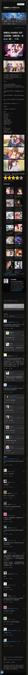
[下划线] (8, 309)
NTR (20, 273)
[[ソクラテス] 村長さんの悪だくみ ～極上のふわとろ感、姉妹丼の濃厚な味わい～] (18, 206)
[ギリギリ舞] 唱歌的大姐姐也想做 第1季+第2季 (18, 234)
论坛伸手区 (19, 288)
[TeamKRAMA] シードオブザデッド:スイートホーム (18, 246)
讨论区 (13, 23)
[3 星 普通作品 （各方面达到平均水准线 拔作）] (13, 178)
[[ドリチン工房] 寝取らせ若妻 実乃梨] (10, 231)
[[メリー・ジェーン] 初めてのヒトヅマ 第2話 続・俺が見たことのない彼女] (10, 243)
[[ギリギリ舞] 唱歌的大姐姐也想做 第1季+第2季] (18, 231)
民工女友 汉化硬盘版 (18, 220)
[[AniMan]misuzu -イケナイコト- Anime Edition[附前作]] (10, 206)
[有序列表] (11, 309)
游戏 (20, 21)
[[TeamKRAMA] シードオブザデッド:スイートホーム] (18, 243)
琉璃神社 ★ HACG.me (11, 7)
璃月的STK (15, 374)
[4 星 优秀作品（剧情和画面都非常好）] (17, 178)
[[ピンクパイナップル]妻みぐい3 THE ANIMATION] (18, 268)
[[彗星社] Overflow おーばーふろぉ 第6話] (18, 256)
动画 (13, 21)
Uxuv (14, 418)
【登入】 (22, 300)
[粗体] (5, 309)
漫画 (16, 21)
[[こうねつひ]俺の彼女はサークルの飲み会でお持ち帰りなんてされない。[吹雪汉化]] (10, 194)
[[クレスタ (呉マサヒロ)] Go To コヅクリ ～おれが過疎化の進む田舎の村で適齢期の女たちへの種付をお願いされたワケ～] (10, 256)
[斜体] (6, 309)
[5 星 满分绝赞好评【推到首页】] (21, 178)
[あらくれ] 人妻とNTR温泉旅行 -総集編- (18, 197)
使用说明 (8, 23)
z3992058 (15, 397)
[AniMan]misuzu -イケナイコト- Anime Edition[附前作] (9, 209)
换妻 (6, 275)
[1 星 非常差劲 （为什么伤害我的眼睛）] (5, 178)
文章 (9, 21)
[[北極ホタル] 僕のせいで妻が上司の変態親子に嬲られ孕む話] (10, 219)
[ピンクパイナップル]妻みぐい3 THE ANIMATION (18, 271)
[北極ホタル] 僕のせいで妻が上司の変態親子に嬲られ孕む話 (9, 221)
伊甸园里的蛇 (15, 334)
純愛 (11, 436)
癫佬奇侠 (14, 345)
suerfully (12, 372)
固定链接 (11, 275)
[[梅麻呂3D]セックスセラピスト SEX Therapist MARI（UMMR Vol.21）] (10, 268)
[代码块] (16, 309)
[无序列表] (12, 309)
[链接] (17, 309)
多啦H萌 (13, 41)
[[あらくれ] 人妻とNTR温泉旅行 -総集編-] (18, 194)
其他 (4, 23)
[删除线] (9, 309)
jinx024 (14, 438)
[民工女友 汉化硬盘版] (18, 219)
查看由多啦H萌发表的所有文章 (16, 290)
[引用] (14, 309)
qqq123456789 (13, 396)
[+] (20, 309)
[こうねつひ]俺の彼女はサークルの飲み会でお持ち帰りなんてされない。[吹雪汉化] (9, 198)
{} (18, 309)
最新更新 (5, 21)
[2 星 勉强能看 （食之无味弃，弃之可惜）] (9, 178)
